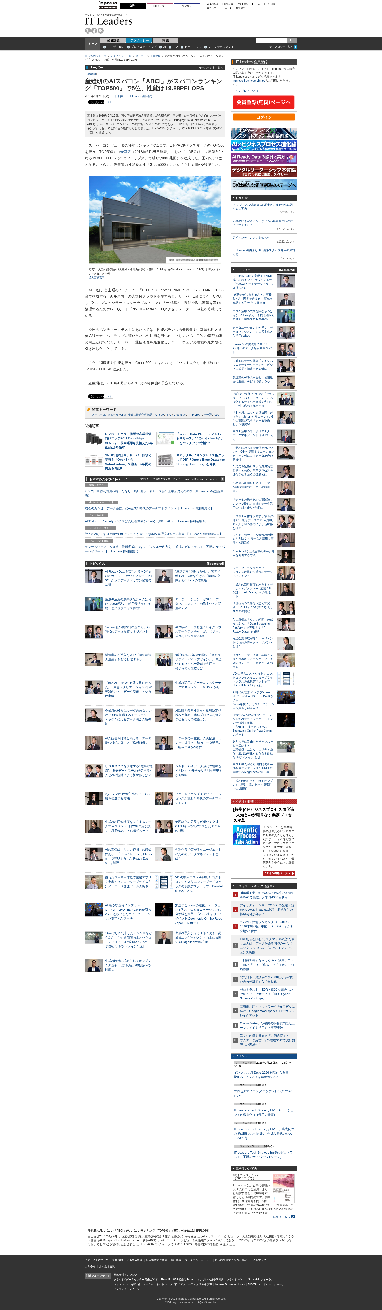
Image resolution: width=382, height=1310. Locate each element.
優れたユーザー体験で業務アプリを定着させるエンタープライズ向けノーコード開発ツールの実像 (128, 882)
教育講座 (240, 8)
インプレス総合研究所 (210, 1279)
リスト (108, 102)
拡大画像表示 (97, 277)
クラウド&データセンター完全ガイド (136, 1279)
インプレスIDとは (246, 90)
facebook (94, 31)
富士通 (208, 414)
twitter (88, 31)
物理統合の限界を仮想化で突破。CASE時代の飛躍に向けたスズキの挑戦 (198, 826)
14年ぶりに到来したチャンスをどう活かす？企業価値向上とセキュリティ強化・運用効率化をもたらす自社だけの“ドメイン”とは (253, 749)
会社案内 (176, 1260)
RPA (175, 47)
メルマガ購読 (134, 1260)
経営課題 (113, 40)
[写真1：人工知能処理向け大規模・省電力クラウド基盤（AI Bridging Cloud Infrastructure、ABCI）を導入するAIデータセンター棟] (155, 266)
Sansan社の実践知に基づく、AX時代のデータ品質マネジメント (253, 348)
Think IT (165, 1279)
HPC (169, 414)
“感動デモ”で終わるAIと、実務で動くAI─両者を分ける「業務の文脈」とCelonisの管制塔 (197, 576)
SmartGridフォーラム (261, 1279)
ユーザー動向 (115, 47)
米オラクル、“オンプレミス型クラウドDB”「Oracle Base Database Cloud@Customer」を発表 (200, 459)
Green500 (180, 414)
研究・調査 (270, 4)
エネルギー (213, 8)
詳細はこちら (281, 1217)
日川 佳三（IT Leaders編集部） (133, 96)
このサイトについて (97, 1260)
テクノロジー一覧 (121, 56)
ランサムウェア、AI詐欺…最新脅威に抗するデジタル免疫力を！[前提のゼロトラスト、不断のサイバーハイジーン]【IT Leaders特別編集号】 (155, 549)
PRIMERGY (195, 414)
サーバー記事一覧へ (211, 67)
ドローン (227, 8)
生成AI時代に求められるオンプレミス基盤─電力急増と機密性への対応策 (128, 965)
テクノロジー (139, 40)
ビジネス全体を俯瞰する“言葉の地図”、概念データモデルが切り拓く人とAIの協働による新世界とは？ (129, 770)
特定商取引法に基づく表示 (231, 1260)
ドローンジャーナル (275, 1284)
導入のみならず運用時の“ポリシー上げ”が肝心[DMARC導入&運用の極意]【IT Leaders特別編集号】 (154, 534)
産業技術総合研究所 (140, 414)
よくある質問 (107, 1266)
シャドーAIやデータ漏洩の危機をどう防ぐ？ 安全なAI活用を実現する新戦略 (198, 770)
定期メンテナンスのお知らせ (251, 237)
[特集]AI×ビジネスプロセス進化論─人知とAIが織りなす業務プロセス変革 (263, 814)
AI (164, 47)
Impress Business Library (249, 80)
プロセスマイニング (144, 47)
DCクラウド (160, 6)
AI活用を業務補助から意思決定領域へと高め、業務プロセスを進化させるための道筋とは (198, 715)
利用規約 (117, 1260)
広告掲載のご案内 (156, 1260)
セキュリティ (193, 47)
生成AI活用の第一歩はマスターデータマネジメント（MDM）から (253, 435)
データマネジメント (221, 47)
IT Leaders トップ (95, 56)
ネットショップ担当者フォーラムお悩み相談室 (184, 1284)
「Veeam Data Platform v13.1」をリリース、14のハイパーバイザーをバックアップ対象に (199, 438)
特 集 (165, 40)
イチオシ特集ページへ (276, 873)
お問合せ (90, 1266)
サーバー (141, 56)
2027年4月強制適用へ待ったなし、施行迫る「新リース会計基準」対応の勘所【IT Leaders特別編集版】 (154, 493)
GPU (123, 414)
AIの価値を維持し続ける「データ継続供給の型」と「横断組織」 (253, 487)
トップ (92, 43)
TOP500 (159, 414)
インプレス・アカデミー (128, 1289)
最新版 (125, 152)
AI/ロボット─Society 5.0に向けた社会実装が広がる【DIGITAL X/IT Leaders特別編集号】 (146, 521)
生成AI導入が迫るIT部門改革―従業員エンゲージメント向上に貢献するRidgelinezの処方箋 (198, 937)
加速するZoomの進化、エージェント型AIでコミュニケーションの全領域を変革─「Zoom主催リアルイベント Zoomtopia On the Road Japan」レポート (199, 914)
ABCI (217, 414)
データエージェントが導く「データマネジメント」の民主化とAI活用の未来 (198, 604)
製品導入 (187, 6)
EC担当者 (227, 4)
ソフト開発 (243, 4)
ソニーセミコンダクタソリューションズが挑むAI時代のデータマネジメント (198, 798)
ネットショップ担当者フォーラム (133, 1284)
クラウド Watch (236, 1279)
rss (101, 31)
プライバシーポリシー (198, 1260)
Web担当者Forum (183, 1279)
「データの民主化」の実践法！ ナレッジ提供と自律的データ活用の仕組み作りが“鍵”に (198, 743)
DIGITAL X (254, 1284)
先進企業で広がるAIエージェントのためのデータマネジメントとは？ (198, 854)
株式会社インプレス (126, 1274)
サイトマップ (258, 1260)
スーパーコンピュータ (105, 414)
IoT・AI (256, 4)
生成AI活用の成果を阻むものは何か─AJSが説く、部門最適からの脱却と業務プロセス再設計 (128, 604)
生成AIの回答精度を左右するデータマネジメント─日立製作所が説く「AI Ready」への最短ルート (128, 826)
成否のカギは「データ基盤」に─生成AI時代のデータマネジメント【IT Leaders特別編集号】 (149, 508)
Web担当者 (213, 4)
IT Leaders (109, 21)
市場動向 (155, 56)
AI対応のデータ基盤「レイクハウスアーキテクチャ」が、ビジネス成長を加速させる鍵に (198, 631)
